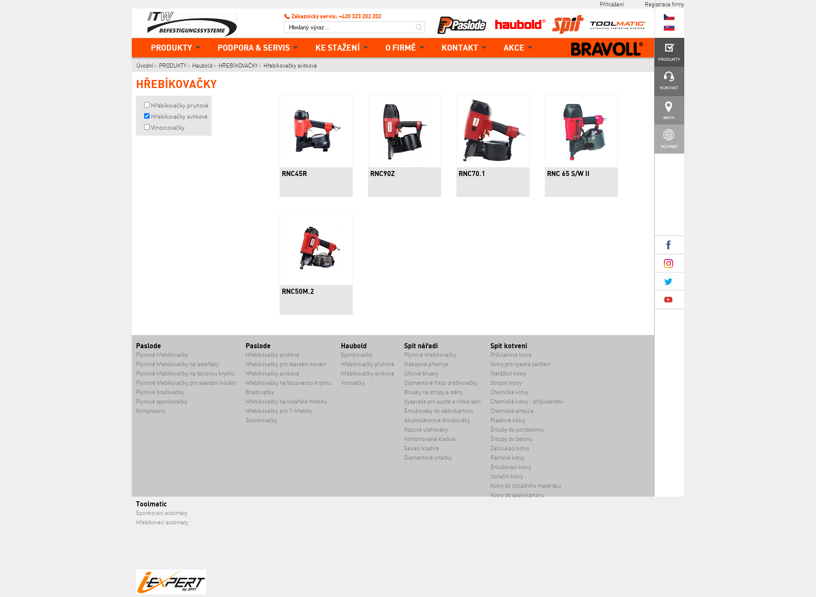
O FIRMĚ (400, 47)
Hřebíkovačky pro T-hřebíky (279, 411)
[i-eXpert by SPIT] (171, 592)
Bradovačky (260, 392)
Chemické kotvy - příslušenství (527, 401)
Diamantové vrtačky (428, 458)
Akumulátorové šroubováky (437, 420)
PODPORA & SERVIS (254, 47)
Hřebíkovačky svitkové (290, 66)
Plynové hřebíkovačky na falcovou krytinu (185, 373)
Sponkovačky (262, 420)
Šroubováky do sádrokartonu (438, 411)
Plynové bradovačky (160, 392)
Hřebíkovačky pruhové (179, 105)
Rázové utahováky (426, 429)
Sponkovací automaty (161, 513)
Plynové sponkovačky (161, 401)
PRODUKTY (171, 47)
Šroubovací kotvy (510, 467)
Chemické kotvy (509, 392)
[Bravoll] (607, 49)
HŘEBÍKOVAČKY (238, 66)
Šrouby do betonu (511, 439)
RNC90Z (382, 173)
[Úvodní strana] (195, 23)
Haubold (202, 66)
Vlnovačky (353, 383)
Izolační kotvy (506, 476)
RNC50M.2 (298, 291)
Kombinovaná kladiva (430, 439)
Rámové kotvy (507, 458)
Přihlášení (612, 4)
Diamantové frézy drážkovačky (441, 383)
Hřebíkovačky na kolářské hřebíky (286, 401)
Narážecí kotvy (508, 373)
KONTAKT (460, 47)
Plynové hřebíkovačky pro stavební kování (186, 383)
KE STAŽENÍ (337, 47)
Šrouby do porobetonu (517, 429)
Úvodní (144, 66)
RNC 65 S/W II (568, 173)
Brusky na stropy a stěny (433, 392)
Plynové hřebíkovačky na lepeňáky (177, 364)
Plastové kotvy (507, 420)
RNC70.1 (472, 173)
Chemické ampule (512, 411)
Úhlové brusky (421, 373)
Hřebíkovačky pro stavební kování (286, 364)
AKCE (514, 47)
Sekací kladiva (421, 448)
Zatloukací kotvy (510, 448)
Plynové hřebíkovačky (162, 355)
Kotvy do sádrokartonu (517, 495)
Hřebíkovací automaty (162, 522)
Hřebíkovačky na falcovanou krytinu (288, 383)
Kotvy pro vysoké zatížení (520, 364)
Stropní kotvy (506, 383)
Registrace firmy (664, 4)
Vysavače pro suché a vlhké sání (442, 401)
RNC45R (294, 173)
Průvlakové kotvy (511, 355)
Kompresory (150, 411)
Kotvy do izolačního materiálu (525, 486)
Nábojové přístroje (426, 364)
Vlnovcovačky (167, 127)
